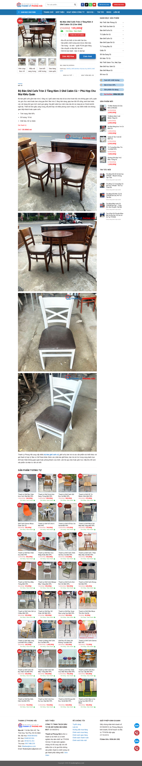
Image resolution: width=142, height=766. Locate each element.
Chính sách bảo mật (80, 740)
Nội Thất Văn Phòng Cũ (108, 22)
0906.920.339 (118, 94)
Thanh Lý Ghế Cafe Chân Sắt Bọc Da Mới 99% (66, 554)
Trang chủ (21, 17)
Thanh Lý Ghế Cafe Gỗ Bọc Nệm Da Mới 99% (25, 671)
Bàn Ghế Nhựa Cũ (106, 70)
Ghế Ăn (69, 68)
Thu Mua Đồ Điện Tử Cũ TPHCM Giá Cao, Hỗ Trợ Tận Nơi (114, 195)
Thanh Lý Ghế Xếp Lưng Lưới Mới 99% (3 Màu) (26, 641)
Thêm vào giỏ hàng (77, 35)
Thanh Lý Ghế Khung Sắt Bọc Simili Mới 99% (66, 700)
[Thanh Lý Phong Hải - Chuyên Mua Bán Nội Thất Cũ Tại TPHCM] (30, 4)
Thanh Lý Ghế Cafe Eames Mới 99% (88, 641)
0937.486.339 (30, 744)
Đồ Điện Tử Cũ (105, 58)
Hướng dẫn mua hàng (80, 730)
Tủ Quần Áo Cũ (105, 34)
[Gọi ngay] (136, 748)
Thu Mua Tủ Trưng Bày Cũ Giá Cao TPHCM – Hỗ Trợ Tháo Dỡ (114, 185)
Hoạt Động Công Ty (75, 12)
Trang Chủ (48, 12)
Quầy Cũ (103, 50)
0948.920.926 (29, 738)
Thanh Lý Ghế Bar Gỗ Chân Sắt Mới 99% (45, 612)
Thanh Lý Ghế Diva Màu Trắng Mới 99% (26, 583)
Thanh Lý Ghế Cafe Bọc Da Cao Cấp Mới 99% (87, 671)
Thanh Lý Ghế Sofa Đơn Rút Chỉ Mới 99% (66, 583)
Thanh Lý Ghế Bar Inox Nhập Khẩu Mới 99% (45, 554)
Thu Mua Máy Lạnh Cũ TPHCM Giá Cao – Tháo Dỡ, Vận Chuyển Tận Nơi (114, 205)
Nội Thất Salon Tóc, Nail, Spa (110, 62)
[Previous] (21, 37)
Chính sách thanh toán (81, 738)
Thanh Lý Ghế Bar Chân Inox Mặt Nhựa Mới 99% (66, 671)
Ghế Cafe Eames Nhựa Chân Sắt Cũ (25, 524)
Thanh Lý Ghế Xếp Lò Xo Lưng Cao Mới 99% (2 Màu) (87, 701)
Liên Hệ (117, 12)
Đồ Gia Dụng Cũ (105, 54)
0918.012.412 (29, 741)
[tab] (20, 85)
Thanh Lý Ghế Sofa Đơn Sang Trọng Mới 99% (46, 495)
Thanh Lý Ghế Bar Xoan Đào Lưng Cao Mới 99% (66, 612)
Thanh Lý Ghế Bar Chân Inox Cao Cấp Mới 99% (26, 495)
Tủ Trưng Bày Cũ (106, 46)
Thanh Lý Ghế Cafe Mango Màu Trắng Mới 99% (47, 583)
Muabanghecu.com (29, 746)
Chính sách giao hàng (80, 735)
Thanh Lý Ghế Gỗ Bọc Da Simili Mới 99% (66, 524)
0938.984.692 (32, 736)
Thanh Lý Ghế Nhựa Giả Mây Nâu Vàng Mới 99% (86, 524)
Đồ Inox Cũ (104, 74)
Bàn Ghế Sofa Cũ (106, 30)
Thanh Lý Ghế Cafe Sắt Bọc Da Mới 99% (66, 495)
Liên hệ (75, 727)
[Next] (53, 37)
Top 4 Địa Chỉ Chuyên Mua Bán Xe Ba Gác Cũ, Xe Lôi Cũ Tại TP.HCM (114, 215)
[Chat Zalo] (136, 741)
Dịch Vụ (90, 12)
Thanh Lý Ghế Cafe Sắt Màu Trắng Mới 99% (46, 671)
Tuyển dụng (77, 724)
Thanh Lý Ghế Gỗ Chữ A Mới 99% (46, 524)
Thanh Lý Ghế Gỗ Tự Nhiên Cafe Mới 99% (86, 495)
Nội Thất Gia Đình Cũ (107, 26)
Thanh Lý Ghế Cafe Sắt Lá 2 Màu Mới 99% (27, 612)
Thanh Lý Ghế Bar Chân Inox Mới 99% (26, 554)
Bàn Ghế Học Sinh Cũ (107, 66)
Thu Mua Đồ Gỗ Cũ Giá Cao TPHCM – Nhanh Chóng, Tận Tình (115, 175)
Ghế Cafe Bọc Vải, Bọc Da (79, 68)
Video (108, 12)
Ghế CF (29, 17)
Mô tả (20, 85)
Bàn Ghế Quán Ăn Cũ (107, 42)
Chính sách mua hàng (80, 732)
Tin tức (100, 12)
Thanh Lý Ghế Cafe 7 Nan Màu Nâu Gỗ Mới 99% (87, 554)
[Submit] (75, 4)
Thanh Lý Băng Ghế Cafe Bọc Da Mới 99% (46, 641)
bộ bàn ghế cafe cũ (51, 455)
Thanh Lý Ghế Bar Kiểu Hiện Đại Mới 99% (25, 700)
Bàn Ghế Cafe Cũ (106, 38)
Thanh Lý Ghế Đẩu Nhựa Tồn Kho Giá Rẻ (87, 612)
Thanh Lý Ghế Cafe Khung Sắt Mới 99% (87, 583)
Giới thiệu (60, 12)
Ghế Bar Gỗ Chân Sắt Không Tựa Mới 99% (65, 641)
